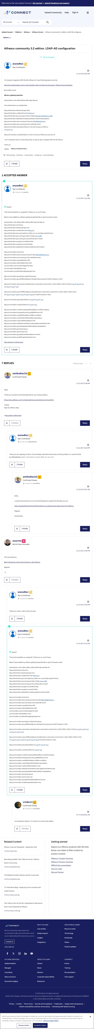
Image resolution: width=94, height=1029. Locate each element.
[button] (7, 163)
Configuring (37, 155)
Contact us (9, 942)
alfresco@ (39, 121)
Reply (85, 163)
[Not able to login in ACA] (90, 363)
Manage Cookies (24, 1025)
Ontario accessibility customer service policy (34, 1007)
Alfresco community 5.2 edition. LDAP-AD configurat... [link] (64, 32)
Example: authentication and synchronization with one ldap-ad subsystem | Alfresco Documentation (38, 85)
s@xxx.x (31, 113)
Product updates (70, 947)
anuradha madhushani (13, 415)
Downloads (68, 938)
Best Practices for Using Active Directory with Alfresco (22, 562)
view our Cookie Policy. (51, 1021)
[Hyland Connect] (17, 12)
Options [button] (6, 37)
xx (45, 121)
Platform (18, 32)
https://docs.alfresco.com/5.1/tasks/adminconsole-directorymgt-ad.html (29, 400)
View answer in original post (13, 342)
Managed (8, 968)
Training (67, 968)
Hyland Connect (7, 32)
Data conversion (10, 977)
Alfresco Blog (9, 851)
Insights (40, 938)
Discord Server (57, 872)
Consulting (8, 972)
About (39, 968)
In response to (21, 192)
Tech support (69, 977)
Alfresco (27, 32)
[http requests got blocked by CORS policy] (86, 363)
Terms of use (28, 1004)
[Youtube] (31, 953)
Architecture (19, 155)
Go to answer (48, 57)
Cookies (19, 1004)
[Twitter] (13, 953)
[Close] (90, 1016)
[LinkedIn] (25, 953)
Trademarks (58, 1004)
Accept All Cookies (40, 1025)
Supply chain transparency (74, 1004)
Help (67, 12)
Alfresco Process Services (62, 862)
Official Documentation (61, 865)
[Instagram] (19, 953)
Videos (67, 942)
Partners (40, 972)
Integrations (41, 942)
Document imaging (11, 981)
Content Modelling (48, 155)
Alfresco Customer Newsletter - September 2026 (20, 847)
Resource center (70, 929)
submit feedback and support (57, 3)
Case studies (41, 929)
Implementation (10, 963)
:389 (40, 236)
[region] (47, 1021)
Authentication (28, 155)
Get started (37, 3)
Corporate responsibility (45, 977)
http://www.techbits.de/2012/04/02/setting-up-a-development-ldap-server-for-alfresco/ (44, 506)
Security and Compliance (43, 1004)
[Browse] (88, 12)
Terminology (69, 933)
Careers (39, 963)
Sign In (75, 12)
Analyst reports (42, 933)
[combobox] (36, 22)
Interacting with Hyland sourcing (63, 1007)
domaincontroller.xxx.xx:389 (43, 116)
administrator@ (40, 255)
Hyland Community (53, 12)
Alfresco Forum (37, 32)
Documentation (70, 972)
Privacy (11, 1004)
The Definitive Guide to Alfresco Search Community (21, 875)
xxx (43, 121)
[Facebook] (7, 953)
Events (67, 963)
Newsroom (41, 981)
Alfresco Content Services (19, 149)
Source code (56, 869)
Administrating (10, 155)
